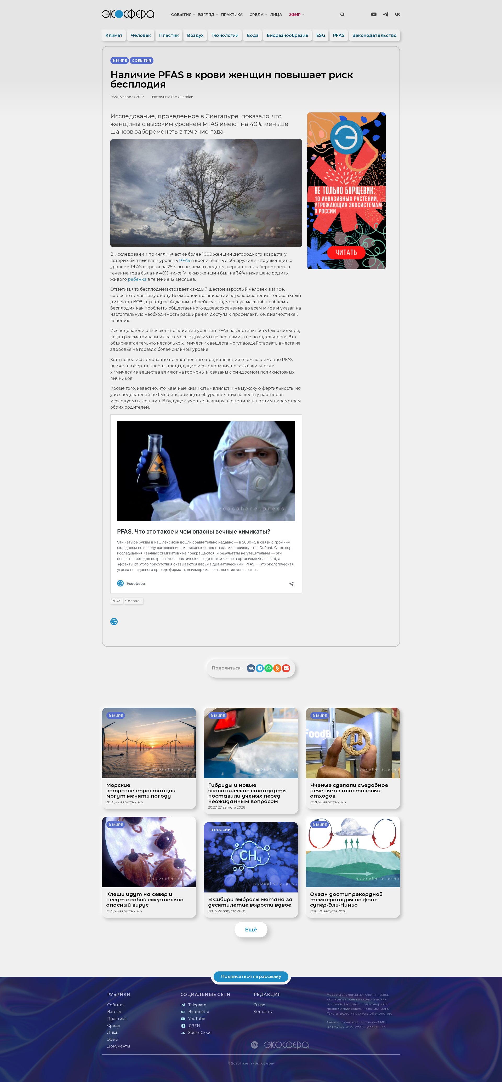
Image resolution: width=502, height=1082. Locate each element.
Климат (114, 35)
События (181, 14)
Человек (141, 35)
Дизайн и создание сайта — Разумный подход (368, 1072)
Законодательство (375, 35)
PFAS (339, 35)
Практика (232, 14)
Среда (256, 14)
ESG (320, 35)
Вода (253, 35)
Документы (118, 1046)
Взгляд (206, 14)
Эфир (295, 14)
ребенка (137, 279)
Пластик (169, 35)
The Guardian (182, 97)
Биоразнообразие (287, 35)
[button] (251, 668)
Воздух (195, 35)
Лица (276, 14)
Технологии (225, 35)
